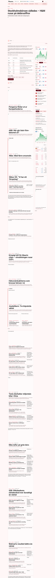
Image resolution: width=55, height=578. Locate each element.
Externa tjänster (31, 3)
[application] (41, 55)
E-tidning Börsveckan (39, 208)
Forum (19, 3)
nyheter (9, 8)
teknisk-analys (15, 304)
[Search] (46, 1)
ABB (13, 128)
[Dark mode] (42, 1)
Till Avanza (36, 3)
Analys (16, 3)
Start (9, 3)
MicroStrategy (13, 401)
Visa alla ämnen (10, 79)
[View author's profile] (13, 40)
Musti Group (26, 320)
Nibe (12, 175)
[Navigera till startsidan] (11, 1)
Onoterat (13, 253)
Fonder (22, 3)
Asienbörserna (13, 461)
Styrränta (13, 488)
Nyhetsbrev (44, 3)
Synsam (13, 408)
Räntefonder (15, 499)
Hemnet (13, 360)
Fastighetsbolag (14, 345)
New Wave (13, 513)
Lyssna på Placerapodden (39, 186)
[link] (21, 101)
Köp (43, 66)
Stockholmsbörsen (14, 467)
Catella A (13, 551)
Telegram (12, 3)
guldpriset (13, 506)
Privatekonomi (26, 3)
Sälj (45, 66)
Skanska (12, 8)
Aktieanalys (10, 128)
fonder (12, 499)
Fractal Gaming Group (15, 320)
